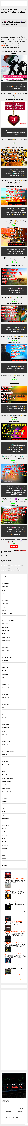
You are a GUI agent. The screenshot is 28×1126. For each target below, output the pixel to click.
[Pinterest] (2, 1117)
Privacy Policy (8, 1111)
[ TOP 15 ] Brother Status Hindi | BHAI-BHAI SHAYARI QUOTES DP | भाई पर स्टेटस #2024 (13, 901)
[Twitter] (17, 1117)
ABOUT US (20, 1111)
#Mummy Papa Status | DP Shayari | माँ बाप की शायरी (15, 910)
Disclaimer (8, 1108)
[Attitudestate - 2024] (11, 4)
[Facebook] (9, 1117)
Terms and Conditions (20, 1108)
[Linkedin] (13, 1117)
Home (8, 1106)
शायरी (9, 147)
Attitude (3, 45)
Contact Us (20, 1106)
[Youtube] (6, 1117)
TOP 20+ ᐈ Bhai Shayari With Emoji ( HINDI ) (14, 921)
